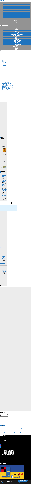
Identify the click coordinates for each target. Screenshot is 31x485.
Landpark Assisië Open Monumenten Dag (7, 87)
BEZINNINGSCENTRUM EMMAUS (7, 67)
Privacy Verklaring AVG (17, 482)
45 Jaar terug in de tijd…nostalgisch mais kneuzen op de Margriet (11, 429)
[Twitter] (15, 447)
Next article (1, 430)
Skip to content (2, 0)
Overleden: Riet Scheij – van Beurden (4, 185)
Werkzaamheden (4, 86)
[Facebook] (15, 444)
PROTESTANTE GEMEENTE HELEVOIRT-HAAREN (9, 66)
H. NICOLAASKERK (5, 64)
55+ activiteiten (5, 69)
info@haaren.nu (2, 441)
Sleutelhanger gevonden (5, 89)
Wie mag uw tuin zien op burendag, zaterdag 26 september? (10, 432)
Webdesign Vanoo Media (5, 482)
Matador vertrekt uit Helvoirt (5, 82)
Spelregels (4, 62)
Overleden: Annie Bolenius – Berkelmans (4, 176)
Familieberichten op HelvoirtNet (4, 195)
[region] (15, 96)
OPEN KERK (4, 65)
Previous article (2, 426)
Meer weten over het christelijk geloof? (7, 83)
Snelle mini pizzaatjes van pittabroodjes (3, 257)
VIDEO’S (16, 22)
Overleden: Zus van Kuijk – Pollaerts (4, 190)
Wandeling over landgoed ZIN (6, 88)
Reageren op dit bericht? (23, 480)
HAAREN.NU (3, 79)
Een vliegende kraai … (4, 84)
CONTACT (3, 61)
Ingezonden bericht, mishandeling (9, 451)
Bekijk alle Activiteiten (3, 169)
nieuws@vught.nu (2, 442)
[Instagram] (15, 445)
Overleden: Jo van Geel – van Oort (4, 181)
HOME (2, 60)
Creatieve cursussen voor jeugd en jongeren (8, 85)
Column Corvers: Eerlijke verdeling (4, 271)
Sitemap (11, 482)
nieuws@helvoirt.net (3, 209)
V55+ (2, 68)
